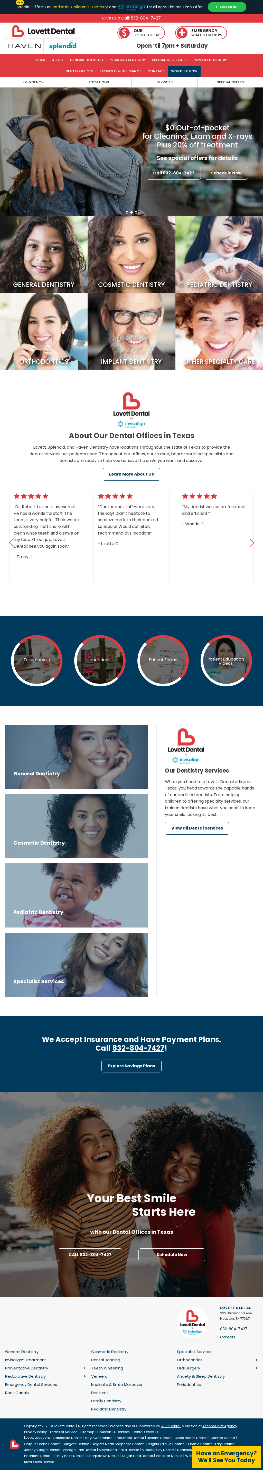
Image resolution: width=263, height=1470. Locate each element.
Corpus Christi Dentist (42, 1444)
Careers (228, 1337)
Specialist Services (169, 59)
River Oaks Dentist (39, 1461)
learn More (227, 6)
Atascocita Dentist (67, 1437)
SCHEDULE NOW (184, 71)
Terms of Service (64, 1431)
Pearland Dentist (38, 1455)
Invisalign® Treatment (25, 1360)
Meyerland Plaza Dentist (119, 1449)
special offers (230, 82)
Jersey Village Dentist (42, 1449)
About (58, 59)
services (165, 82)
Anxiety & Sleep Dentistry (201, 1376)
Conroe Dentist (222, 1437)
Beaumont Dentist (129, 1437)
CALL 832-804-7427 (90, 1255)
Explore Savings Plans (131, 1066)
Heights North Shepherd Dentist (118, 1444)
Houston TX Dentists (113, 1431)
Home (41, 59)
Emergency (33, 82)
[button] (11, 542)
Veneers (99, 1376)
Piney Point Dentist (69, 1455)
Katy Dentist (224, 1444)
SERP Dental (170, 1426)
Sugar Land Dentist (137, 1455)
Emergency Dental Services (31, 1384)
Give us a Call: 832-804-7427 (131, 18)
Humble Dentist (199, 1444)
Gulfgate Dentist (75, 1444)
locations (99, 82)
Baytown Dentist (98, 1437)
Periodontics (189, 1384)
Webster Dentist (169, 1455)
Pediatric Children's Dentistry (80, 6)
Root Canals (17, 1392)
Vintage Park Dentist (79, 1449)
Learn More (66, 180)
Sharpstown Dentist (103, 1455)
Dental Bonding (105, 1360)
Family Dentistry (106, 1401)
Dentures (100, 1392)
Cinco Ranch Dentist (191, 1437)
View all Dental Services (197, 828)
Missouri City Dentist (158, 1449)
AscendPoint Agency (219, 1426)
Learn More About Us (131, 474)
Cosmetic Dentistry (109, 1351)
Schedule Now (172, 1255)
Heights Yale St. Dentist (165, 1444)
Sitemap (87, 1431)
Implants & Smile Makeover (117, 1384)
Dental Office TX (146, 1431)
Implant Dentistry (210, 59)
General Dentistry (87, 59)
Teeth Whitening (107, 1368)
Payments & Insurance (120, 71)
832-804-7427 (138, 1048)
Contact (156, 71)
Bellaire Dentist (159, 1437)
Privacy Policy (35, 1431)
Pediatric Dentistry (128, 59)
